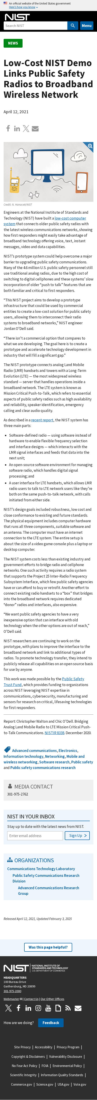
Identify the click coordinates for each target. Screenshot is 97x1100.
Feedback (51, 1022)
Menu (87, 25)
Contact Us (31, 999)
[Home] (17, 17)
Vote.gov (80, 1084)
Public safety (82, 762)
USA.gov (63, 1084)
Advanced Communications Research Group (48, 890)
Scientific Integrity (23, 1075)
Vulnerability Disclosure (65, 1056)
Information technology (23, 756)
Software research (54, 762)
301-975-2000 (12, 991)
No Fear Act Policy (24, 1066)
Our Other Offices (52, 999)
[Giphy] (58, 1008)
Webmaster (11, 999)
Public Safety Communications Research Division (46, 878)
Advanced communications (34, 750)
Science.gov (44, 1084)
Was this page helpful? (48, 947)
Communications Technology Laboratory (41, 868)
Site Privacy (22, 1047)
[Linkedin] (17, 128)
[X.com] (26, 128)
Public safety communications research (43, 767)
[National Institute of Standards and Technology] (36, 967)
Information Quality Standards (62, 1075)
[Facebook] (8, 128)
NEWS (13, 43)
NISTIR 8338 (54, 732)
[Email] (35, 128)
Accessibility (43, 1047)
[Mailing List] (78, 1008)
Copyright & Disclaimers (28, 1056)
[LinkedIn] (28, 1008)
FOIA (45, 1066)
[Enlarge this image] (48, 172)
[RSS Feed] (68, 1008)
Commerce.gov (21, 1084)
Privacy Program (68, 1047)
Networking (55, 756)
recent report (42, 420)
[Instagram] (38, 1008)
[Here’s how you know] (48, 5)
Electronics (68, 750)
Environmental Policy (67, 1066)
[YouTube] (48, 1008)
